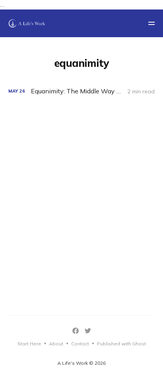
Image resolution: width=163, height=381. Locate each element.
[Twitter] (88, 331)
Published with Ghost (121, 344)
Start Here (29, 344)
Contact (80, 344)
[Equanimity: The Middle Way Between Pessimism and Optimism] (81, 91)
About (56, 344)
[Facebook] (75, 331)
